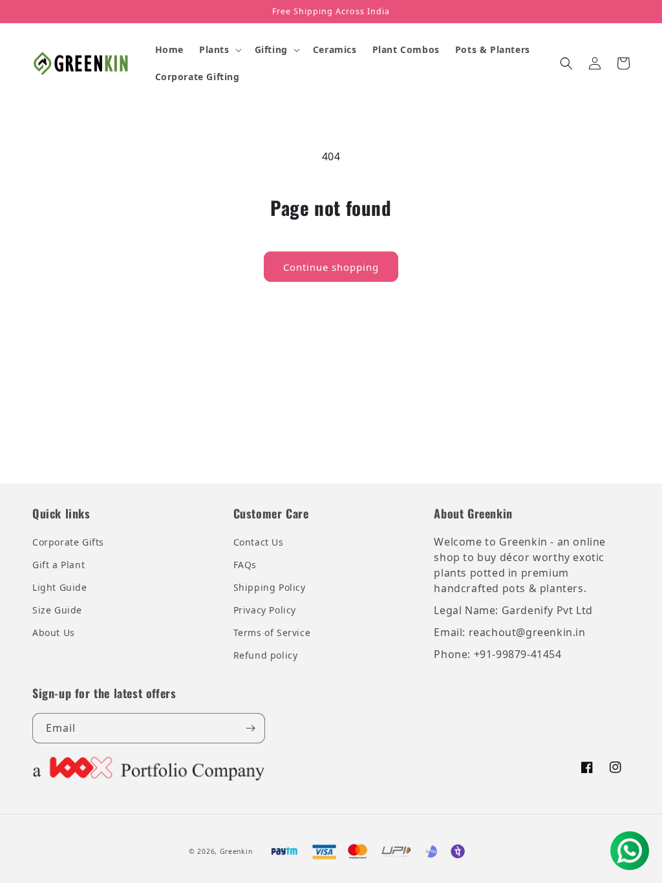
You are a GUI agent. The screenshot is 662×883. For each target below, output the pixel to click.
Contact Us (258, 542)
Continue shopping (331, 267)
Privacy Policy (264, 610)
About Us (53, 632)
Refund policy (265, 655)
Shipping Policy (269, 587)
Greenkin (236, 851)
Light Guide (59, 587)
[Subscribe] (250, 728)
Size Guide (57, 610)
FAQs (245, 565)
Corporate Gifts (68, 542)
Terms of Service (272, 632)
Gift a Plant (58, 565)
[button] (219, 49)
